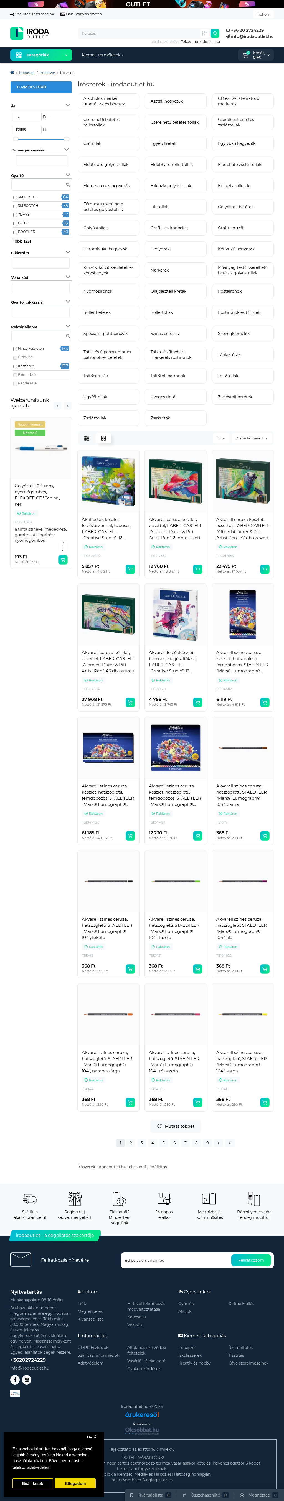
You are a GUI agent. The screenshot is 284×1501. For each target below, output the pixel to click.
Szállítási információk (34, 14)
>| (230, 1142)
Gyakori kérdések (144, 1368)
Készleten (26, 366)
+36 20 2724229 (247, 30)
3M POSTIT (27, 197)
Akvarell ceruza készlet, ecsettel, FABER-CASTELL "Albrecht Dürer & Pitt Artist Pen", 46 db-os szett (108, 662)
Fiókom (263, 14)
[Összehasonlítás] (41, 480)
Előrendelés (27, 374)
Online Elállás (241, 1303)
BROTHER (26, 232)
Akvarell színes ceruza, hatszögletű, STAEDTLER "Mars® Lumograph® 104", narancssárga (107, 1061)
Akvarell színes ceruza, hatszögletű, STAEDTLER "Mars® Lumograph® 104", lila (241, 928)
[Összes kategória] (204, 33)
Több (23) (22, 241)
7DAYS (23, 214)
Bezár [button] (92, 1437)
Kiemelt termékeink (101, 55)
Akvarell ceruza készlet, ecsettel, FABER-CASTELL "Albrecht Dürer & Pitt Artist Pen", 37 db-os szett (243, 528)
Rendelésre (27, 383)
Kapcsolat (136, 1316)
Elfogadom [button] (75, 1484)
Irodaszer (187, 1347)
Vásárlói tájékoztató (146, 1360)
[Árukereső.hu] (142, 1412)
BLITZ (23, 223)
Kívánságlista (90, 1319)
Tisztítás (236, 1355)
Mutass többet (179, 1126)
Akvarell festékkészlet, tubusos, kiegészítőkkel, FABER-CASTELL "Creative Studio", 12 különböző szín (173, 662)
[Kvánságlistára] (53, 480)
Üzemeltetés (240, 1347)
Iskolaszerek (190, 1355)
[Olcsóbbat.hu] (142, 1431)
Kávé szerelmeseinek (248, 1363)
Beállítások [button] (32, 1484)
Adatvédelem (90, 1363)
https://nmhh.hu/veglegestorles (142, 1479)
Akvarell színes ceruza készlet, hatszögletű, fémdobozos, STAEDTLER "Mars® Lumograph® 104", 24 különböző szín (175, 795)
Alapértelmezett (250, 438)
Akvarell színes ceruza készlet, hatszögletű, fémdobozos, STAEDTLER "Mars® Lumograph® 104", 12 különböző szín (242, 662)
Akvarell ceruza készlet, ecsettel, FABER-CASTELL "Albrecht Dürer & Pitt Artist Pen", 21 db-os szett (175, 528)
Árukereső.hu (142, 1424)
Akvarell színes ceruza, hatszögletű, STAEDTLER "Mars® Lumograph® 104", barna (241, 795)
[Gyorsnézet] (29, 480)
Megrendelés (90, 1311)
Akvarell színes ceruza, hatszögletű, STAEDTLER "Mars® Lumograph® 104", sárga (241, 1061)
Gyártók (186, 1303)
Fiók (82, 1303)
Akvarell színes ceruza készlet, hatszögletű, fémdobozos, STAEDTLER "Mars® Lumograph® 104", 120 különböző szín (108, 795)
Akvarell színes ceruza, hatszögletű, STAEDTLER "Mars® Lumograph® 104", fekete (107, 928)
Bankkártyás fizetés (83, 14)
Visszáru (135, 1324)
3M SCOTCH (28, 205)
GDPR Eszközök (93, 1347)
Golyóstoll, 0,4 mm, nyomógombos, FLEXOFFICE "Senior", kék (37, 495)
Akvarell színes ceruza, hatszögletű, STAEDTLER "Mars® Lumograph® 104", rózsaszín (174, 1061)
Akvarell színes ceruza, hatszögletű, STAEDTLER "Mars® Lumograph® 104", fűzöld (174, 928)
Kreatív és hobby (194, 1363)
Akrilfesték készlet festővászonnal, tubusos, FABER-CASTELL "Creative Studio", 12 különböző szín (106, 529)
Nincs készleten (31, 348)
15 (219, 438)
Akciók (184, 1311)
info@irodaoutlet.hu (252, 36)
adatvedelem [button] (38, 1467)
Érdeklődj (26, 357)
